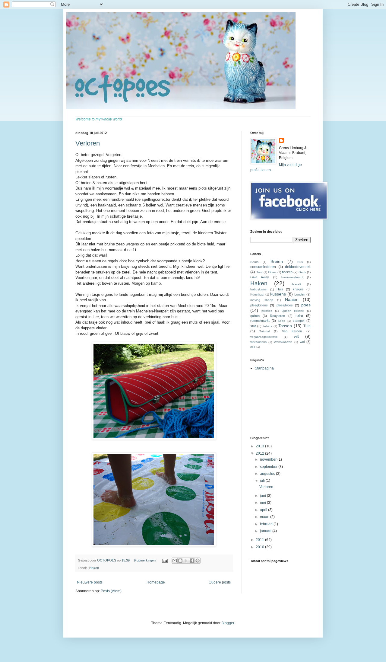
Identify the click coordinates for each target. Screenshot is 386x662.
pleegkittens (259, 305)
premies (266, 310)
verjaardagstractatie (264, 336)
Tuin (307, 326)
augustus (268, 474)
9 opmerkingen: (145, 560)
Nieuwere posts (90, 582)
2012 (260, 453)
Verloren (87, 143)
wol (302, 342)
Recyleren (277, 316)
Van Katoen (292, 331)
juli (263, 480)
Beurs (254, 262)
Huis (280, 289)
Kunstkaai (257, 294)
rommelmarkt (260, 320)
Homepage (156, 582)
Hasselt (296, 284)
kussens (278, 294)
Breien (277, 261)
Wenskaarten (283, 342)
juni (263, 496)
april (264, 510)
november (268, 459)
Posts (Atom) (111, 591)
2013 (260, 446)
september (269, 467)
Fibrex (272, 272)
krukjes (298, 289)
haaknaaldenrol (292, 277)
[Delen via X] (186, 561)
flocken (287, 272)
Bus (300, 262)
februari (267, 524)
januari (266, 531)
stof (253, 326)
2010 (260, 547)
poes (306, 304)
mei (263, 502)
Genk (302, 272)
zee (252, 346)
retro (299, 316)
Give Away (259, 277)
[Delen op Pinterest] (198, 561)
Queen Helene (293, 310)
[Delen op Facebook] (192, 561)
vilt (296, 336)
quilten (255, 316)
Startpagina (264, 368)
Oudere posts (220, 582)
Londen (299, 294)
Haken (94, 568)
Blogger (227, 623)
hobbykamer (258, 289)
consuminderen (263, 267)
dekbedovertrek (298, 267)
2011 (260, 540)
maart (265, 517)
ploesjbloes (285, 305)
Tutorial (264, 331)
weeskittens (258, 342)
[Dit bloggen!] (180, 561)
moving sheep (261, 300)
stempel (298, 320)
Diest (259, 272)
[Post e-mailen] (165, 560)
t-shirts (267, 326)
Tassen (285, 325)
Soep (281, 320)
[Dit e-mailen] (175, 561)
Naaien (292, 299)
